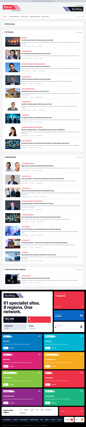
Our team (53, 419)
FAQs (41, 419)
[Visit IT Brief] (52, 373)
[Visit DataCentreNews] (52, 355)
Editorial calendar (24, 419)
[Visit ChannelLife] (52, 336)
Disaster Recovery (25, 16)
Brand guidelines (7, 419)
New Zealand (48, 409)
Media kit (12, 348)
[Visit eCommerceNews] (10, 373)
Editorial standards (34, 419)
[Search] (82, 16)
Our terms (59, 419)
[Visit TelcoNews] (52, 391)
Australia (26, 409)
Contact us (15, 419)
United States (23, 412)
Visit (5, 348)
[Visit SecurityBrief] (10, 391)
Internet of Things (45, 16)
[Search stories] (82, 411)
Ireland (41, 409)
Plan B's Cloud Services (27, 425)
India (37, 409)
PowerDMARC (44, 425)
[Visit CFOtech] (10, 336)
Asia (21, 409)
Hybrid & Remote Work (35, 16)
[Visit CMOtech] (10, 355)
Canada (32, 409)
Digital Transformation (14, 16)
